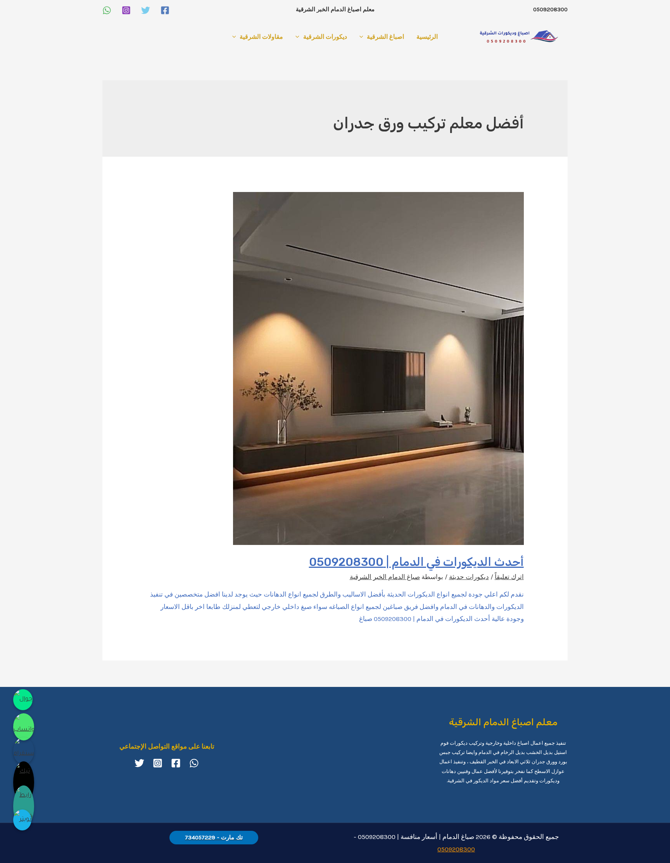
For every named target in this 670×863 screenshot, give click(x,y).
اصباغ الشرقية (385, 36)
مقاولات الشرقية (261, 36)
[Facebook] (165, 10)
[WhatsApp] (106, 10)
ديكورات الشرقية (325, 36)
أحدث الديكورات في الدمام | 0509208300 (416, 562)
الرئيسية (427, 36)
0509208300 (456, 849)
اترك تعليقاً (509, 577)
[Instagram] (126, 10)
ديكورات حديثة (469, 577)
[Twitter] (145, 10)
